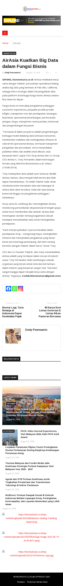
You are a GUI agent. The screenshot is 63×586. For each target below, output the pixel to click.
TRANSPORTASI (9, 53)
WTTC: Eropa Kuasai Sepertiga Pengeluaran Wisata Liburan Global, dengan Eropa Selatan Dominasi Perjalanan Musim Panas (30, 412)
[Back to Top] (57, 583)
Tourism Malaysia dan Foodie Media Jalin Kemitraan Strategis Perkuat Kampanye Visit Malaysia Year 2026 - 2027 (29, 466)
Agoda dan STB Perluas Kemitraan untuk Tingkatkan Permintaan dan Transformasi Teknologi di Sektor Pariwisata (27, 482)
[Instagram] (20, 288)
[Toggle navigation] (5, 33)
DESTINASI (11, 404)
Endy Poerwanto (13, 72)
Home (5, 43)
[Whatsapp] (14, 288)
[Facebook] (8, 288)
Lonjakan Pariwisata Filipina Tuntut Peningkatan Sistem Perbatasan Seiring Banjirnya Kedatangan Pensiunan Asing (32, 450)
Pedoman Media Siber (37, 582)
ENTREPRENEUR (8, 431)
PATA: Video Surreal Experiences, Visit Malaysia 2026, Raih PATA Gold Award (40, 434)
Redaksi (21, 582)
